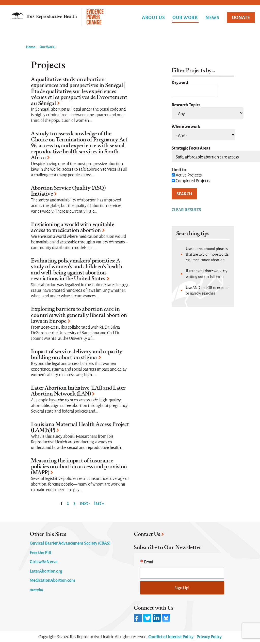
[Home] (58, 17)
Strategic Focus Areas (191, 148)
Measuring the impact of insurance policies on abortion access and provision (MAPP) (79, 466)
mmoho (36, 589)
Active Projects (189, 175)
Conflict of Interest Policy (170, 636)
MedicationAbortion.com (52, 580)
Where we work (186, 126)
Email (149, 561)
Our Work (185, 18)
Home (30, 46)
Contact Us (147, 534)
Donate (241, 17)
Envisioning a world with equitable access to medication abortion (72, 227)
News (212, 17)
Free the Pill (40, 552)
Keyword (180, 82)
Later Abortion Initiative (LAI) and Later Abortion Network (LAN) (78, 391)
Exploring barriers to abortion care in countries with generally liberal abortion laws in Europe (79, 315)
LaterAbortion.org (46, 571)
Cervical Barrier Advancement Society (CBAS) (70, 543)
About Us (153, 17)
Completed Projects (193, 180)
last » (99, 503)
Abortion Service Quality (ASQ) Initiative (68, 191)
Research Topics (186, 104)
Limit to (179, 169)
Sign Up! (181, 588)
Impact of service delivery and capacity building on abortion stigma (76, 354)
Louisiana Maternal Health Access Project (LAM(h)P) (80, 427)
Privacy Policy (209, 636)
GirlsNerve (43, 561)
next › (85, 503)
